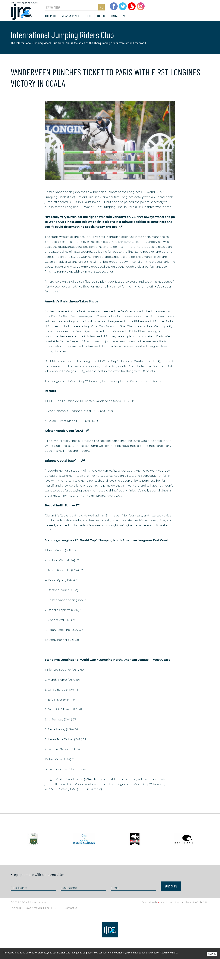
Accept (212, 953)
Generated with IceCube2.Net (191, 902)
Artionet (168, 902)
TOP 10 (101, 16)
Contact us (117, 16)
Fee (89, 16)
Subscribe (171, 886)
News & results (72, 16)
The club (51, 16)
